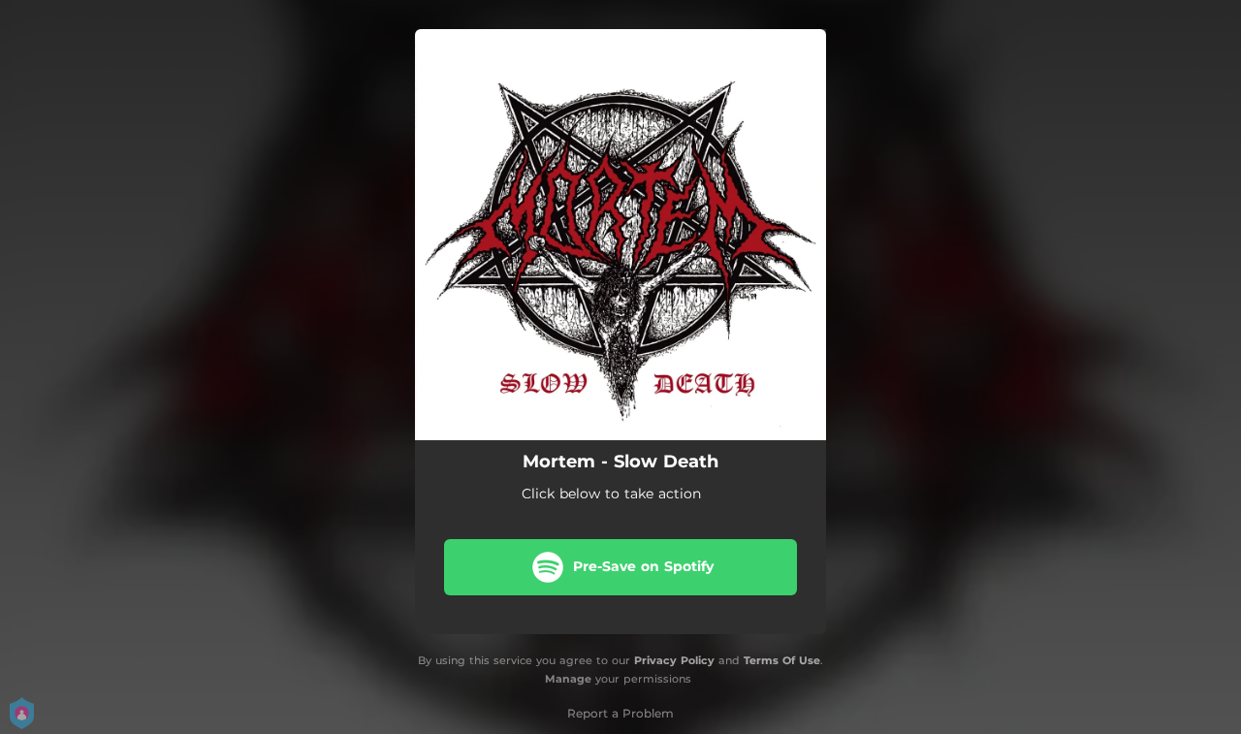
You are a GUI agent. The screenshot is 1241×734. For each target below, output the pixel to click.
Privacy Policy (674, 660)
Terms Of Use (782, 660)
